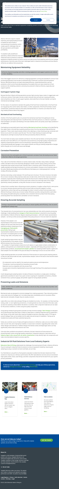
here (25, 473)
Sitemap (8, 479)
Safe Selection (18, 477)
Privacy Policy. (43, 11)
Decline (48, 20)
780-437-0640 (6, 467)
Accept (36, 20)
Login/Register (5, 477)
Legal (13, 479)
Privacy (12, 477)
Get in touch (46, 440)
